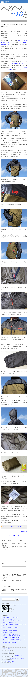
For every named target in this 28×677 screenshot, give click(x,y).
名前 (3, 563)
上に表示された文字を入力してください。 (12, 580)
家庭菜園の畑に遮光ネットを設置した (11, 630)
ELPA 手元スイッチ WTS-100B (9, 632)
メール (4, 568)
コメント (5, 550)
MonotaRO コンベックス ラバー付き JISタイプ (12, 620)
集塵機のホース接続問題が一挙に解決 (11, 634)
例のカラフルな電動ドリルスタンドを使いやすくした (14, 635)
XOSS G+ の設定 (6, 648)
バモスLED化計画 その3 (8, 661)
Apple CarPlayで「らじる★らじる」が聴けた (12, 637)
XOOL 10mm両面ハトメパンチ (9, 629)
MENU (6, 2)
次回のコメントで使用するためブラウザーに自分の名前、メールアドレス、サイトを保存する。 (14, 575)
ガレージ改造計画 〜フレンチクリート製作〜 (12, 640)
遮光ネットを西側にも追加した (9, 622)
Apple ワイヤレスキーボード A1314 (10, 627)
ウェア (10, 21)
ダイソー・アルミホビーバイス (9, 619)
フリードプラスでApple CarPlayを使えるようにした (13, 655)
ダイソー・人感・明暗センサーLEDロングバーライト (14, 639)
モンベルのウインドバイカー (19, 63)
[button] (2, 2)
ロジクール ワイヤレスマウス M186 (10, 617)
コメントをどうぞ (23, 531)
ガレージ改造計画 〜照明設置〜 (9, 642)
